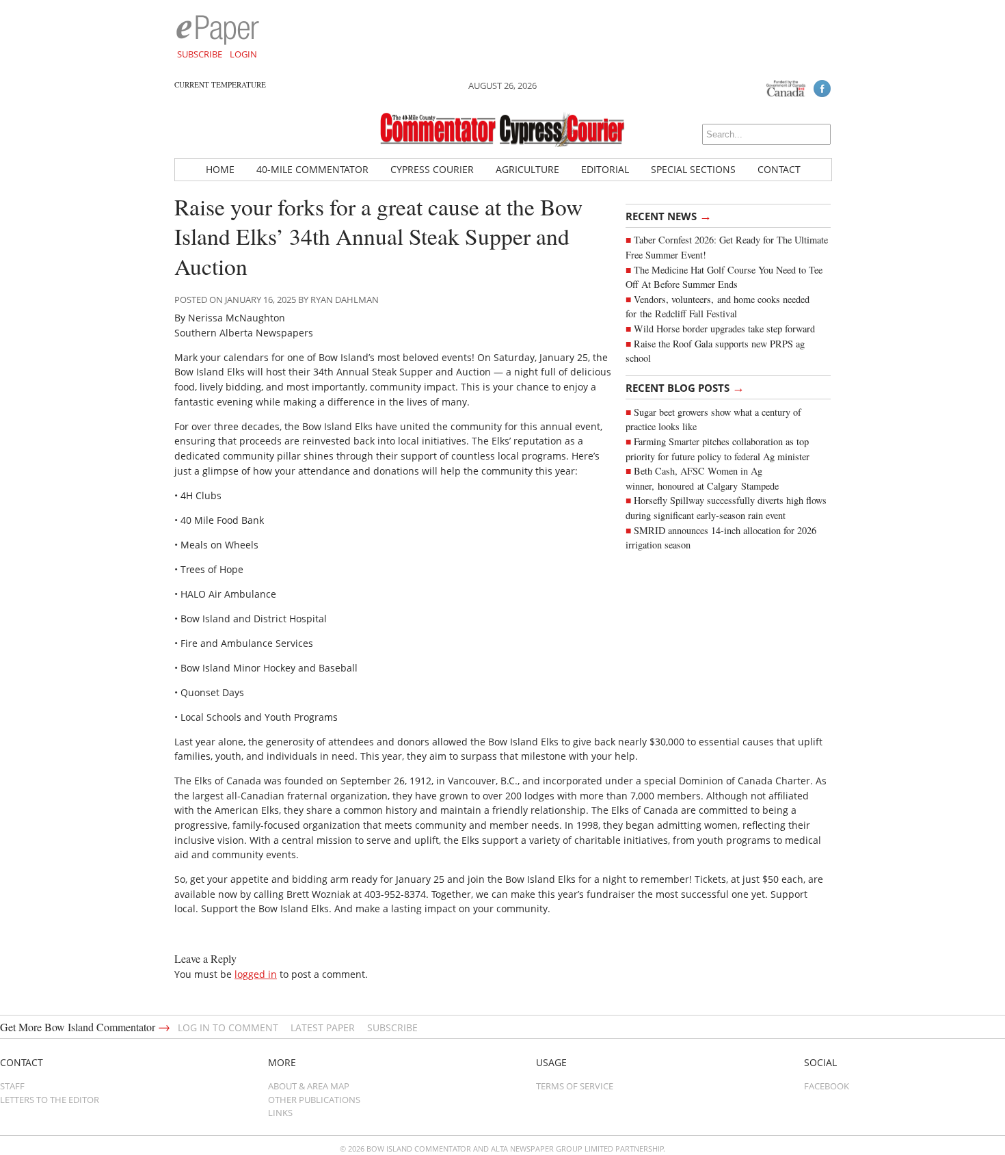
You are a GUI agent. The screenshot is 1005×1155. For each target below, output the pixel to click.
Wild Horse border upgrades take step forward (724, 328)
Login (243, 54)
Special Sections (693, 169)
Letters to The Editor (49, 1099)
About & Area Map (308, 1086)
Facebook (826, 1086)
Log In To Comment (228, 1027)
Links (280, 1112)
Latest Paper (323, 1027)
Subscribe (199, 54)
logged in (255, 974)
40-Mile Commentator (312, 169)
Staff (12, 1086)
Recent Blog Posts (685, 387)
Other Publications (314, 1099)
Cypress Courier (432, 169)
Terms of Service (574, 1086)
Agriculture (527, 169)
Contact (779, 169)
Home (220, 169)
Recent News (669, 215)
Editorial (605, 169)
